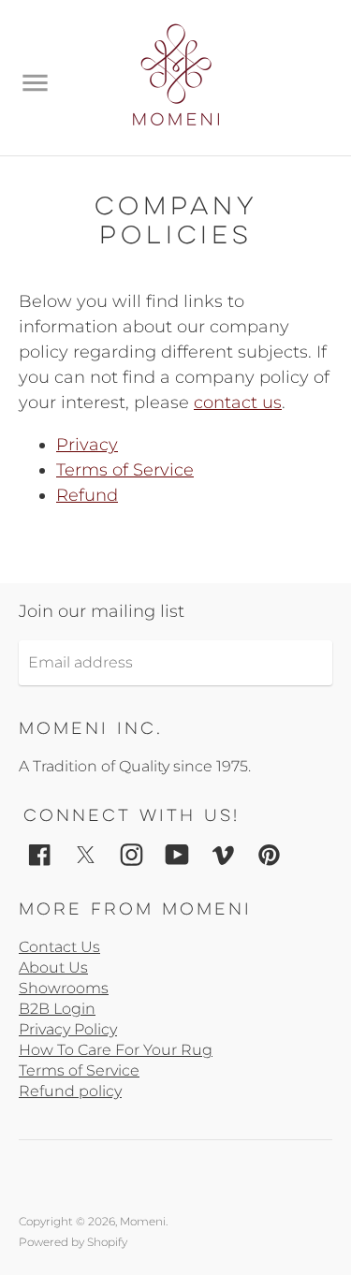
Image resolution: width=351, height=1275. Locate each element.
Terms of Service (125, 470)
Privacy (87, 444)
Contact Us (59, 947)
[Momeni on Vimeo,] (223, 853)
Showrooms (64, 988)
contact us (238, 402)
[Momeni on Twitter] (85, 853)
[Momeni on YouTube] (177, 853)
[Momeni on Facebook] (39, 853)
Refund (87, 495)
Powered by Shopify (73, 1242)
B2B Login (57, 1009)
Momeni (143, 1221)
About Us (53, 967)
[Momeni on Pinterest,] (269, 853)
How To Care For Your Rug (115, 1050)
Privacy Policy (68, 1029)
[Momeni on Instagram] (131, 853)
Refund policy (70, 1091)
